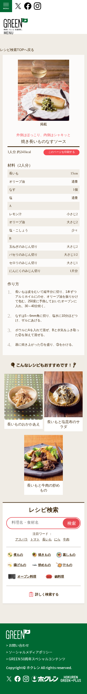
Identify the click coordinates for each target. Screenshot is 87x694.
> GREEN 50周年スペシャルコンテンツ (35, 658)
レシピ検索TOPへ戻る (17, 50)
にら (57, 539)
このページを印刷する (61, 151)
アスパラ (21, 539)
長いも (47, 539)
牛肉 (66, 539)
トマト (35, 539)
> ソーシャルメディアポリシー (29, 652)
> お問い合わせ (17, 645)
